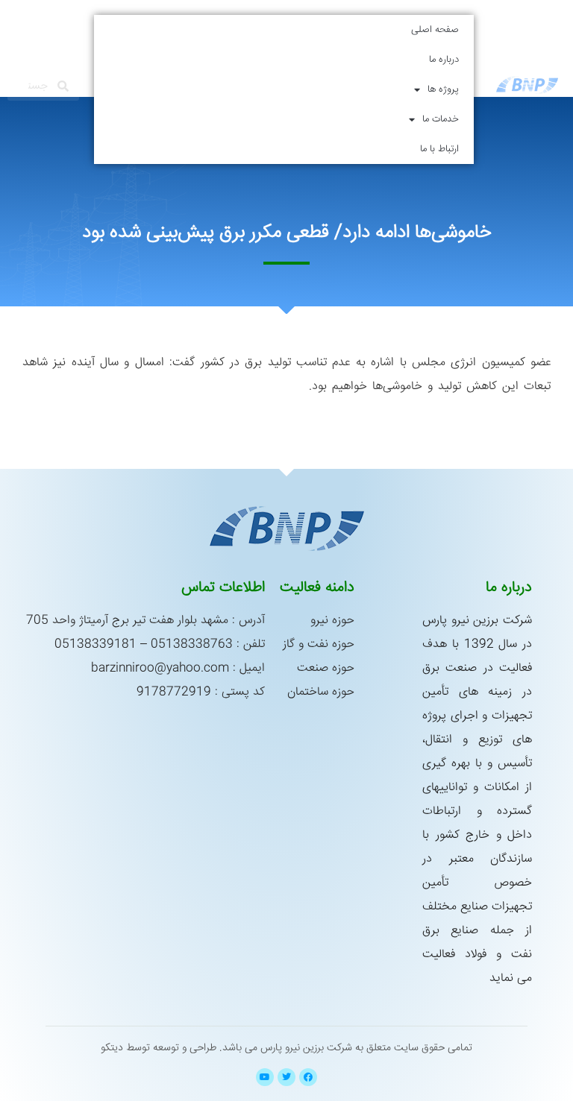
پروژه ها (443, 89)
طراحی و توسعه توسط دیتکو (158, 1048)
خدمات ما (440, 119)
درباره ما (444, 59)
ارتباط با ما (439, 149)
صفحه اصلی (435, 29)
